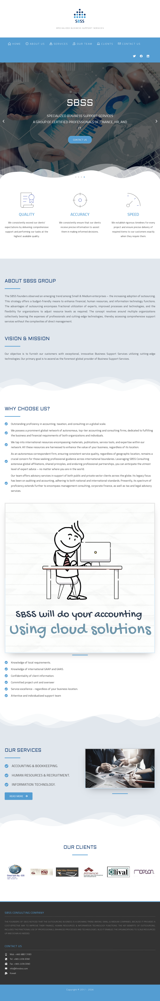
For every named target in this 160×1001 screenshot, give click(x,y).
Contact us (80, 139)
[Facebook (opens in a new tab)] (141, 56)
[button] (75, 177)
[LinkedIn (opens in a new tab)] (147, 56)
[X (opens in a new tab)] (134, 56)
